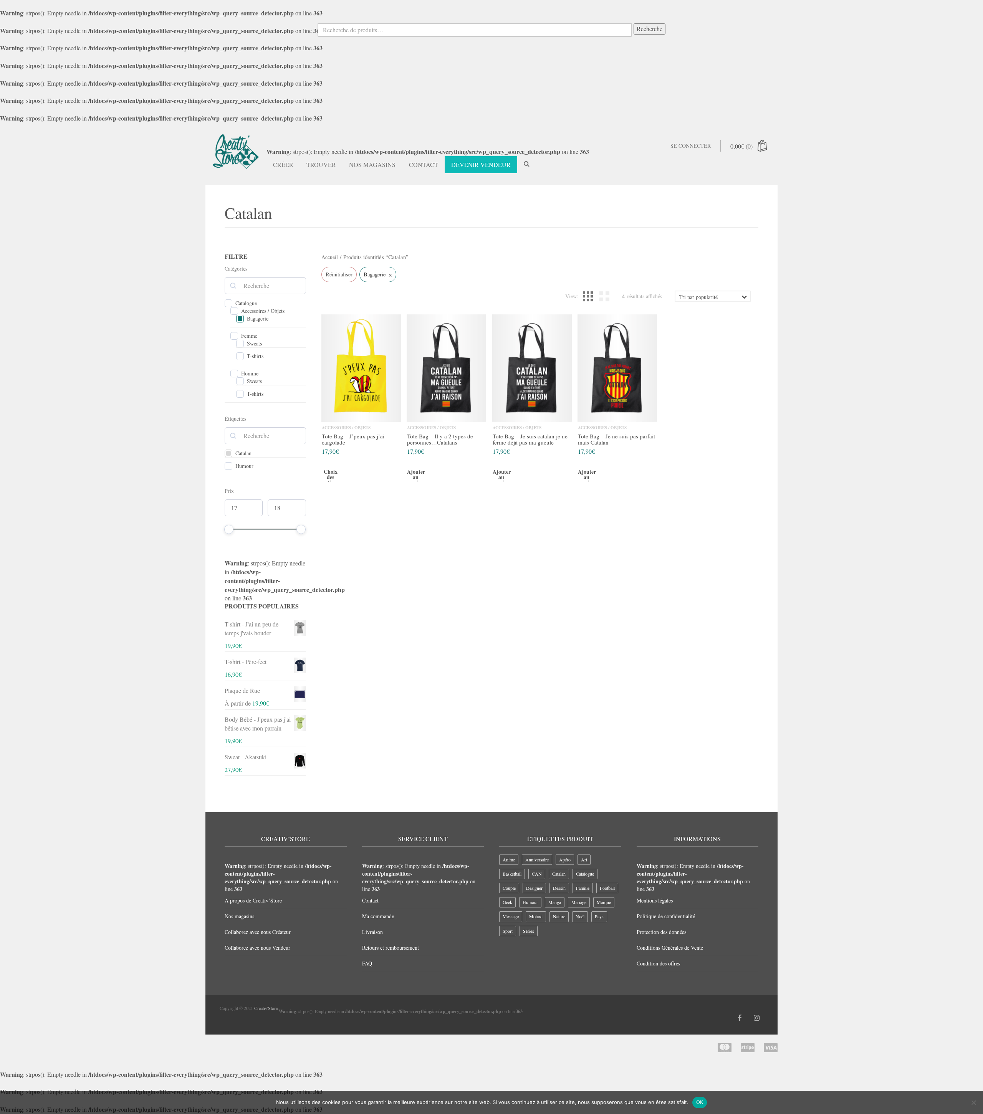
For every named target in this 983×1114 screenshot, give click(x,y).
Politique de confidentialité (666, 916)
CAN (537, 874)
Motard (536, 916)
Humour (244, 466)
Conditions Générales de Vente (670, 947)
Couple (509, 888)
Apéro (565, 859)
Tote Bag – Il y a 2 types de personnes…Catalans (440, 439)
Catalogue (246, 303)
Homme (249, 373)
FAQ (367, 963)
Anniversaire (537, 859)
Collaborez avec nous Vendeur (257, 947)
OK (699, 1102)
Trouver (321, 164)
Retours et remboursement (390, 947)
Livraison (372, 931)
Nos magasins (372, 164)
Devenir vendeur (481, 164)
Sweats (254, 343)
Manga (554, 902)
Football (607, 888)
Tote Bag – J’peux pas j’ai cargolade (353, 439)
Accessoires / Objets (263, 310)
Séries (528, 931)
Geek (507, 902)
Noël (580, 916)
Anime (509, 859)
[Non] (973, 1102)
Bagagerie (257, 318)
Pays (599, 916)
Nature (559, 916)
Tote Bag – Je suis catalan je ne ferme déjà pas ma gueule (530, 439)
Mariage (578, 902)
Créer (283, 164)
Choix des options (330, 477)
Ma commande (378, 916)
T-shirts (255, 356)
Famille (582, 888)
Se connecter (690, 145)
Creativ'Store (266, 1008)
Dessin (559, 888)
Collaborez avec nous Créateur (258, 931)
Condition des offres (658, 963)
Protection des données (661, 931)
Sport (508, 931)
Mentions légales (655, 900)
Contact (423, 164)
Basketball (512, 874)
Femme (249, 335)
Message (511, 916)
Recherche (649, 29)
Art (584, 859)
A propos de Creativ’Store (253, 900)
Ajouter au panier (415, 477)
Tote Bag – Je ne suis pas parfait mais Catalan (616, 439)
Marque (604, 902)
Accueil (329, 257)
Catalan (243, 453)
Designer (534, 888)
